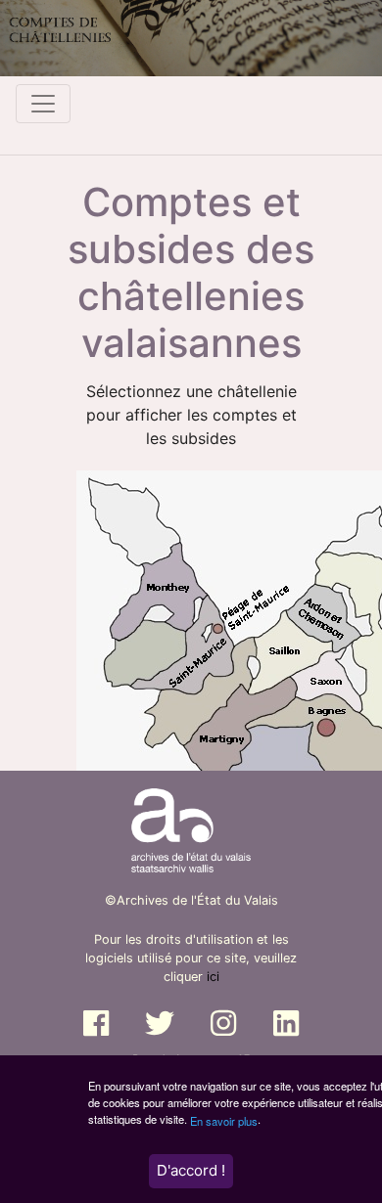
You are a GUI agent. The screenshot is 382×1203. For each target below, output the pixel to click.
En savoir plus (224, 1120)
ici (213, 976)
